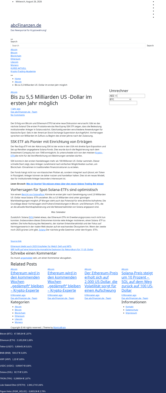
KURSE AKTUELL (18, 68)
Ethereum (15, 58)
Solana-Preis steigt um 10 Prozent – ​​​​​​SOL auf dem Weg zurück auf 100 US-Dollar (137, 281)
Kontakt (129, 306)
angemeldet (26, 257)
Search (14, 41)
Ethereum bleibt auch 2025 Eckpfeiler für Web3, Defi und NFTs (41, 246)
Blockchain (16, 55)
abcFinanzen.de (26, 25)
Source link (16, 241)
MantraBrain (59, 327)
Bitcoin (14, 52)
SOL (31, 217)
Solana (42, 229)
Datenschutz (132, 309)
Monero (15, 65)
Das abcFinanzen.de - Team (24, 111)
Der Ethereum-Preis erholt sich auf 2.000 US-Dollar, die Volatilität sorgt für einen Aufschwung (101, 281)
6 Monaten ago (18, 295)
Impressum (131, 312)
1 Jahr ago (15, 108)
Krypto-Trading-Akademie (23, 71)
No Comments (18, 115)
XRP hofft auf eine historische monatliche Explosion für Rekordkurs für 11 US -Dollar (52, 249)
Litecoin (14, 62)
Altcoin (14, 49)
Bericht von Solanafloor (33, 194)
